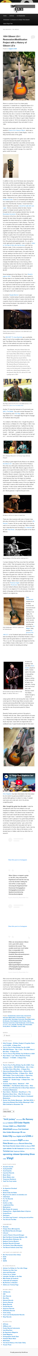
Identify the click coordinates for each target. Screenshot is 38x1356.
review (22, 1146)
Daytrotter (21, 1126)
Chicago (5, 1126)
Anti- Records (7, 1296)
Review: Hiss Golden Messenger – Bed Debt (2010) (18, 1100)
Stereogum (6, 1215)
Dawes (15, 1126)
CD (15, 1122)
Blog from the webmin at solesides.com (15, 1195)
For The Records (8, 1199)
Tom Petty (32, 1148)
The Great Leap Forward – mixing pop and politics (18, 1217)
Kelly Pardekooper (20, 1023)
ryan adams (7, 1148)
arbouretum (19, 1119)
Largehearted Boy (8, 1205)
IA (21, 1132)
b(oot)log (5, 1190)
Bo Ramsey (6, 1021)
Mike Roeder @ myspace (10, 1209)
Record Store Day (25, 1143)
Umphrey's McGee (19, 1151)
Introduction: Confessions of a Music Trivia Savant (16, 19)
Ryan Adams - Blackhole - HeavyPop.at (14, 1092)
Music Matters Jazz (8, 1177)
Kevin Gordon (30, 1023)
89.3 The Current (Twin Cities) (12, 1255)
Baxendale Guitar (8, 199)
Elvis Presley (23, 1021)
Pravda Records (7, 1306)
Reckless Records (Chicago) (11, 1243)
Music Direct (6, 1175)
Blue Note (6, 1298)
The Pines (26, 1148)
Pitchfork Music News (9, 1338)
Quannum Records (8, 1308)
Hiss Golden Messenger (11, 1132)
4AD (4, 1294)
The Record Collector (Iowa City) (12, 1247)
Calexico (10, 1123)
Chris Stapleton (7, 794)
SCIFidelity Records (9, 1310)
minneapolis (13, 1140)
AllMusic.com (7, 1326)
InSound (5, 1233)
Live (28, 1136)
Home (5, 15)
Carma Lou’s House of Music (17, 130)
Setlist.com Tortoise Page (10, 1285)
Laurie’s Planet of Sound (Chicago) (13, 1235)
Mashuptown (7, 1207)
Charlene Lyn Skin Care (10, 1270)
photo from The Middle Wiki (16, 405)
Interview (5, 1017)
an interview (28, 527)
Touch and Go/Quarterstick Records (13, 1315)
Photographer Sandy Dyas (11, 1336)
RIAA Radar (6, 1340)
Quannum (16, 1143)
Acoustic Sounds (8, 1167)
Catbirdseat (6, 1197)
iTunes (14, 1136)
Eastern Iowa (20, 1016)
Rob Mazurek (28, 1146)
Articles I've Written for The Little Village (15, 1268)
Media (10, 1017)
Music (14, 1017)
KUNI (4, 1259)
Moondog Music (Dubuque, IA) (12, 1239)
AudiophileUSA (7, 1169)
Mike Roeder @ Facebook (10, 1278)
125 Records (6, 1292)
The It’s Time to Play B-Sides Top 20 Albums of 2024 (19, 1053)
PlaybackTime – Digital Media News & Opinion (17, 1211)
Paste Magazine (7, 1334)
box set (5, 1123)
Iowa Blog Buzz (7, 1330)
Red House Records (9, 1146)
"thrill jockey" (9, 1119)
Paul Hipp (17, 413)
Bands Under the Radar (10, 1192)
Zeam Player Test (7, 23)
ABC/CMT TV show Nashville (13, 337)
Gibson (29, 1021)
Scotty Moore (6, 1026)
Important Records (8, 1173)
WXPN (5, 1261)
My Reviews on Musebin (10, 1282)
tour (11, 1151)
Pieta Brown (11, 529)
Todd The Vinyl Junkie (9, 1181)
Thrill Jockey (7, 1312)
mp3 (20, 1140)
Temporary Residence (9, 1179)
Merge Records (7, 1304)
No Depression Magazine (10, 1332)
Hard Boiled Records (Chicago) (12, 1231)
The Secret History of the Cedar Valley (14, 1343)
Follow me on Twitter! (9, 1274)
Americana (14, 585)
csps (11, 1125)
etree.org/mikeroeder (9, 1272)
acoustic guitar (7, 1019)
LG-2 (9, 1024)
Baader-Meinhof (14, 295)
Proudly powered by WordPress (19, 1352)
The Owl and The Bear (9, 1219)
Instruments (27, 1016)
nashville (13, 1024)
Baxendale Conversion (9, 214)
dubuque (15, 1129)
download (7, 1128)
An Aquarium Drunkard (10, 1188)
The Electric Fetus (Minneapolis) (12, 1245)
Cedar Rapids (23, 1122)
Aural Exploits (7, 1171)
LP (32, 1136)
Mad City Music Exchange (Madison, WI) (15, 1237)
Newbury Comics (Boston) (11, 1241)
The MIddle (14, 1026)
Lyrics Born (6, 1140)
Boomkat (5, 1227)
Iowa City (7, 1136)
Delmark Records (8, 1300)
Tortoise (6, 1151)
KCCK (4, 1257)
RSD (33, 1146)
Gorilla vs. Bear (7, 1203)
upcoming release (11, 1154)
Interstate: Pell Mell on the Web (12, 1276)
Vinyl (10, 1158)
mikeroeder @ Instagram (10, 1280)
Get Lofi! (5, 1201)
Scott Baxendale (27, 1024)
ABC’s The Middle (8, 411)
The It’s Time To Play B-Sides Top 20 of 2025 (16, 1047)
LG (3, 1024)
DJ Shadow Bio (21, 15)
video (4, 1159)
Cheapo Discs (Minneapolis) (11, 1229)
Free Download (23, 1129)
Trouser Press (7, 1345)
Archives (11, 15)
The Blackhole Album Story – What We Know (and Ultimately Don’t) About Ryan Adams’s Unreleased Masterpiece (19, 1088)
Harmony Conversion (9, 1023)
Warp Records (7, 1317)
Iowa (24, 1132)
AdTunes (5, 1324)
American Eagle (14, 583)
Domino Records (8, 1302)
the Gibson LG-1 (7, 464)
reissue (17, 1146)
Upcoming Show (27, 1154)
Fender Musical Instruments (11, 1328)
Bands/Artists (12, 1016)
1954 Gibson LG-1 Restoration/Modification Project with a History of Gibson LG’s (15, 41)
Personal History (21, 1017)
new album (26, 1140)
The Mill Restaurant (18, 1148)
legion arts (21, 1136)
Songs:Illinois (7, 1213)
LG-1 (6, 1024)
